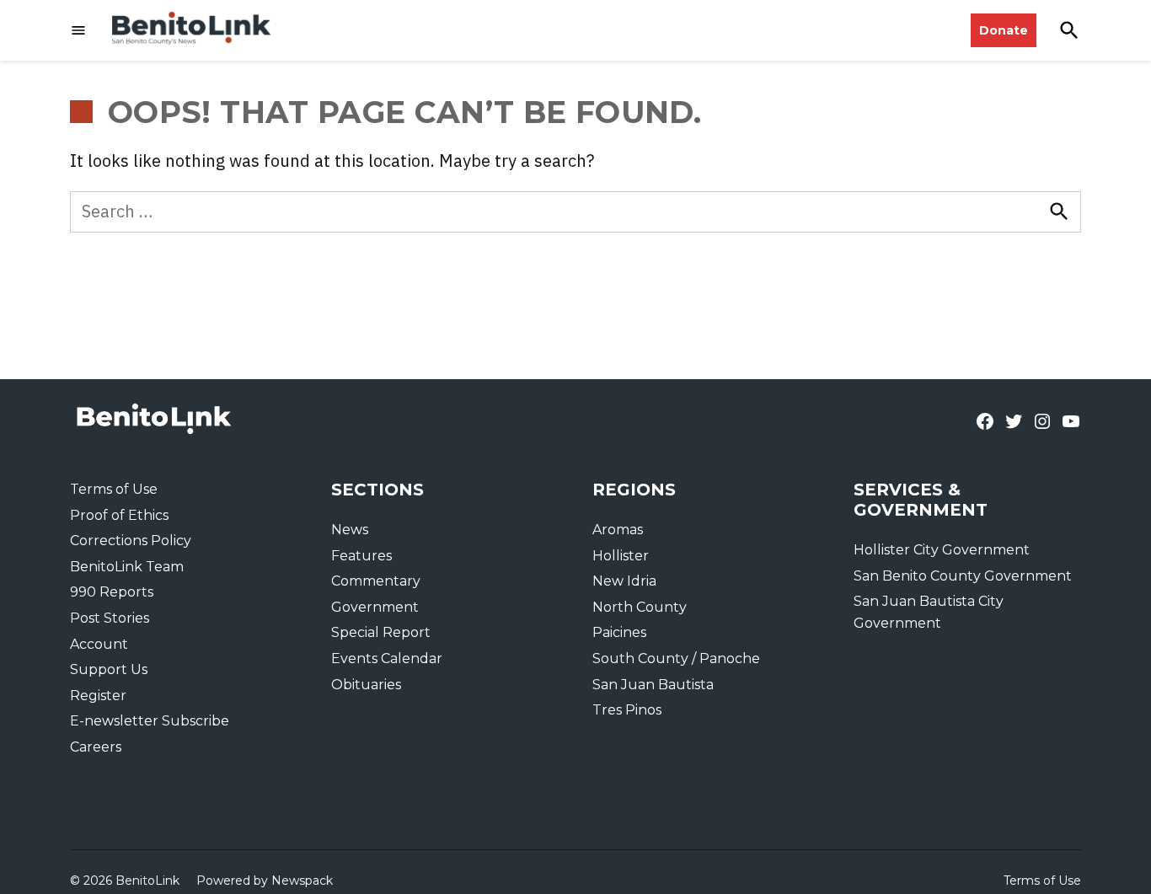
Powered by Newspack (264, 880)
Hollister (620, 556)
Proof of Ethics (119, 515)
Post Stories (109, 618)
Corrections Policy (130, 541)
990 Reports (111, 592)
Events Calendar (386, 658)
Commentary (375, 581)
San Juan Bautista (653, 685)
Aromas (617, 530)
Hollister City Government (942, 550)
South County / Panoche (676, 658)
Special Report (381, 632)
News (349, 530)
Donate (1003, 30)
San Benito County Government (963, 576)
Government (375, 607)
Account (99, 644)
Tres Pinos (626, 710)
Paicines (619, 632)
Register (98, 696)
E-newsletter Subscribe (149, 721)
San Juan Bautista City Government (929, 612)
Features (361, 556)
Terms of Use (114, 489)
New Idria (624, 581)
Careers (95, 747)
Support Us (108, 669)
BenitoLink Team (127, 567)
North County (639, 607)
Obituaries (366, 685)
